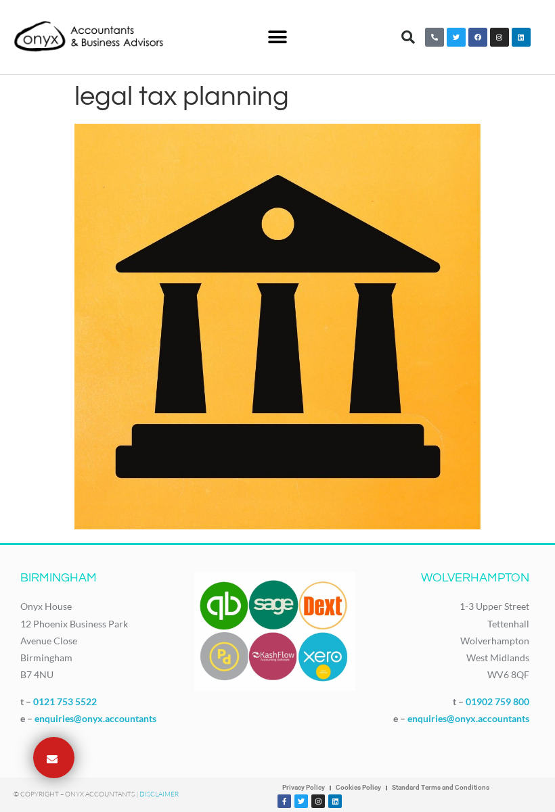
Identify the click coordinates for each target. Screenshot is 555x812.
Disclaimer (159, 794)
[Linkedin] (521, 37)
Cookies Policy (358, 787)
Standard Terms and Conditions (440, 787)
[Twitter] (456, 37)
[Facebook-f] (284, 801)
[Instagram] (499, 37)
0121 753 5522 (65, 701)
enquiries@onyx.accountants (95, 718)
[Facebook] (477, 37)
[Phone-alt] (434, 37)
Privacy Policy (303, 787)
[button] (278, 37)
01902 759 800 (497, 701)
